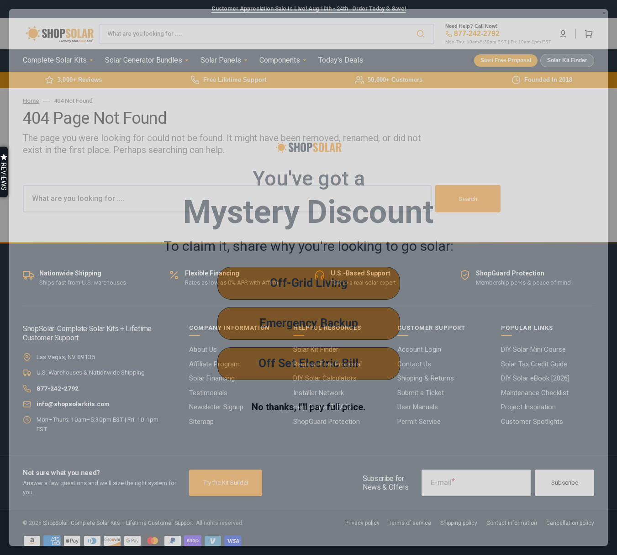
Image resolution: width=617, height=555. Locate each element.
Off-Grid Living (308, 283)
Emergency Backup (308, 323)
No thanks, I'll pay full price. (308, 407)
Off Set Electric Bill (308, 363)
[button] (4, 172)
